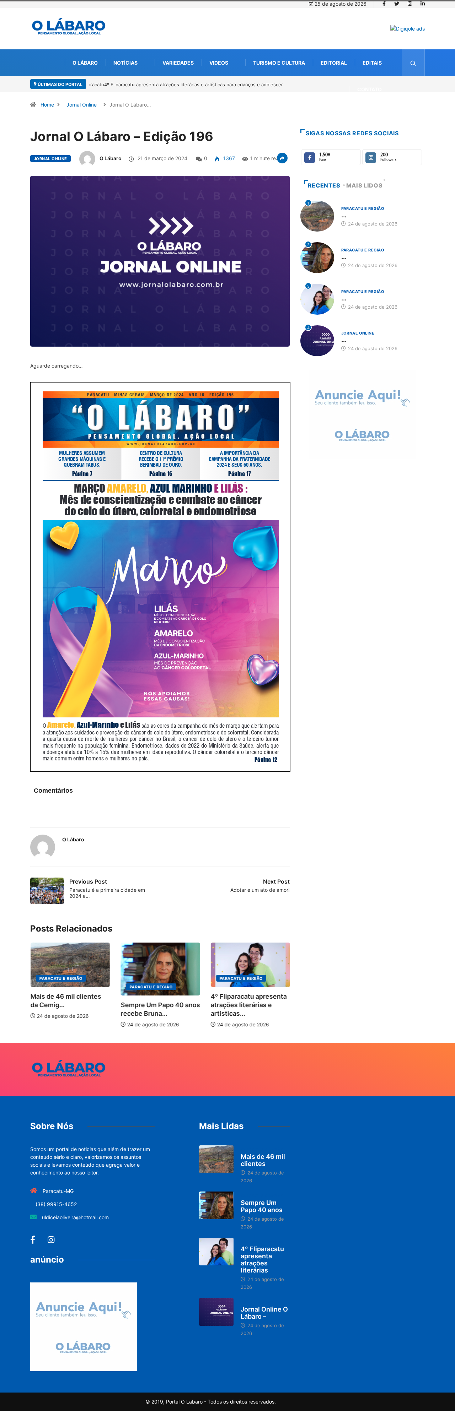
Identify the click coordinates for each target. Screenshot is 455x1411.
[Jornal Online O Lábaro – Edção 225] (216, 1312)
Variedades (178, 63)
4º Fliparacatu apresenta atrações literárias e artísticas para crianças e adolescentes (183, 84)
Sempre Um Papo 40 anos (262, 1206)
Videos (218, 63)
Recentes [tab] (324, 185)
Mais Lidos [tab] (364, 185)
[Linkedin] (423, 4)
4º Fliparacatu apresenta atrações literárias (262, 1259)
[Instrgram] (410, 4)
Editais (372, 63)
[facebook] (384, 4)
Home (47, 105)
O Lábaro (85, 63)
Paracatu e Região (67, 986)
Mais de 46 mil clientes (263, 1160)
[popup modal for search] (413, 62)
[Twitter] (396, 4)
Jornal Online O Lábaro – (264, 1313)
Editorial (334, 63)
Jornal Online (81, 105)
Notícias (125, 63)
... (344, 215)
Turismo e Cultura (279, 63)
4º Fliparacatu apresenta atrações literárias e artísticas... (165, 1005)
